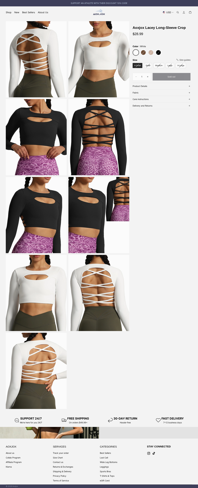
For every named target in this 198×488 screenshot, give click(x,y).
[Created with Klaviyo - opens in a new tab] (99, 286)
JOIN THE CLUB (127, 250)
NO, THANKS (127, 259)
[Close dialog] (152, 203)
